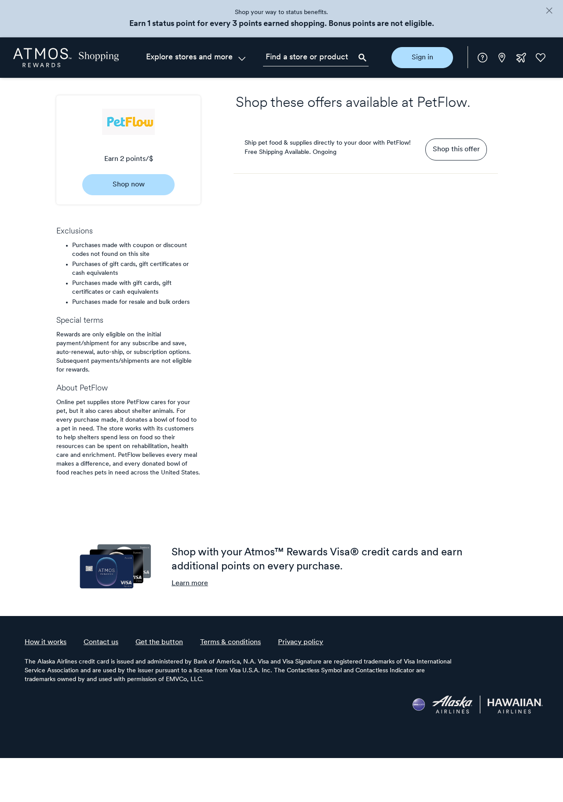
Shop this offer (456, 149)
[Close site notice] (549, 11)
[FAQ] (482, 57)
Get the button (159, 642)
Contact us (101, 642)
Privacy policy (300, 642)
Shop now (129, 184)
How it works (45, 642)
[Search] (362, 58)
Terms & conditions (230, 642)
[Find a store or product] (316, 57)
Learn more (190, 583)
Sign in (422, 57)
